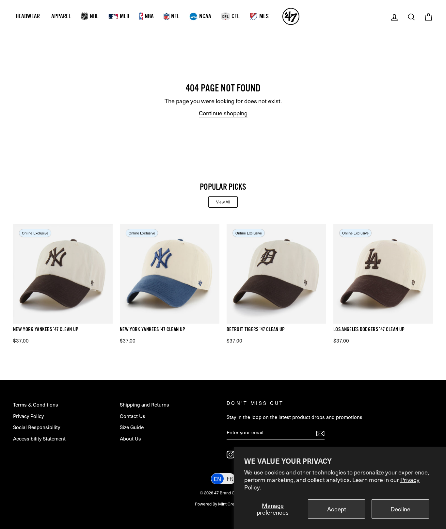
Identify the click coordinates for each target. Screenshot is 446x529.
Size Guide (132, 427)
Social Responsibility (36, 427)
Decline (400, 509)
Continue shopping (223, 112)
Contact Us (132, 416)
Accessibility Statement (39, 438)
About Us (130, 438)
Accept (336, 509)
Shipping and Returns (144, 404)
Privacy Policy (28, 416)
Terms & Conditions (35, 404)
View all (223, 202)
